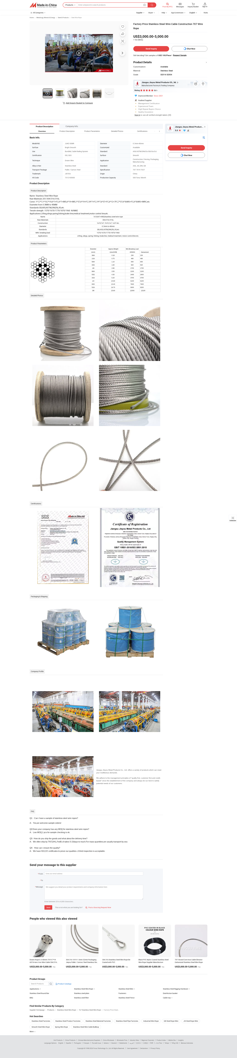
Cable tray (167, 998)
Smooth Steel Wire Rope (41, 1027)
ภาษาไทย (159, 1043)
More (32, 1031)
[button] (155, 131)
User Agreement (132, 1048)
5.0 (176, 130)
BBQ (31, 998)
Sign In (137, 115)
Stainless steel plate (81, 993)
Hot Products (58, 1040)
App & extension (177, 12)
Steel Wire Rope (76, 17)
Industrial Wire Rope (151, 1021)
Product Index (161, 1040)
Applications (34, 989)
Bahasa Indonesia (187, 1043)
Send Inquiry (151, 49)
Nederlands (123, 1043)
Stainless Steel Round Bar (39, 993)
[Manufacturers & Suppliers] (43, 5)
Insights (181, 1040)
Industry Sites (134, 1040)
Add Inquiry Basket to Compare (79, 103)
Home (32, 17)
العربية (132, 1043)
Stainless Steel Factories (41, 1021)
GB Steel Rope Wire (171, 1021)
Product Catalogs (64, 984)
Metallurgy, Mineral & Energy (45, 17)
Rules (206, 12)
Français (86, 1043)
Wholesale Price (122, 1040)
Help (163, 12)
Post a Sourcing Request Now (98, 907)
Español (68, 1043)
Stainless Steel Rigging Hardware (175, 989)
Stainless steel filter (81, 998)
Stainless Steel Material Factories (98, 1021)
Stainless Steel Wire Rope (83, 989)
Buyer (150, 12)
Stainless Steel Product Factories (67, 1021)
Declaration (144, 1048)
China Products (70, 1040)
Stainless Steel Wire (125, 989)
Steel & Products (63, 17)
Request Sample (180, 55)
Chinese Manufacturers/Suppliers (89, 1040)
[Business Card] (204, 137)
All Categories (38, 12)
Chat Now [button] (191, 49)
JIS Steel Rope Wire (190, 1021)
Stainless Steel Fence (126, 998)
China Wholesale (108, 1040)
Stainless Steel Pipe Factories (127, 1021)
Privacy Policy (155, 1048)
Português (77, 1043)
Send (48, 907)
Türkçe (167, 1043)
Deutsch (114, 1043)
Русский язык (96, 1043)
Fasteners (122, 993)
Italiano (106, 1043)
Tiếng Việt (174, 1043)
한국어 (138, 1043)
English (60, 1043)
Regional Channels (147, 1040)
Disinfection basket (170, 993)
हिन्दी (151, 1043)
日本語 (145, 1043)
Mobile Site (172, 1040)
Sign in (204, 6)
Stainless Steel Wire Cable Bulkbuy (86, 1027)
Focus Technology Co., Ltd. (102, 1048)
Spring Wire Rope (61, 1027)
